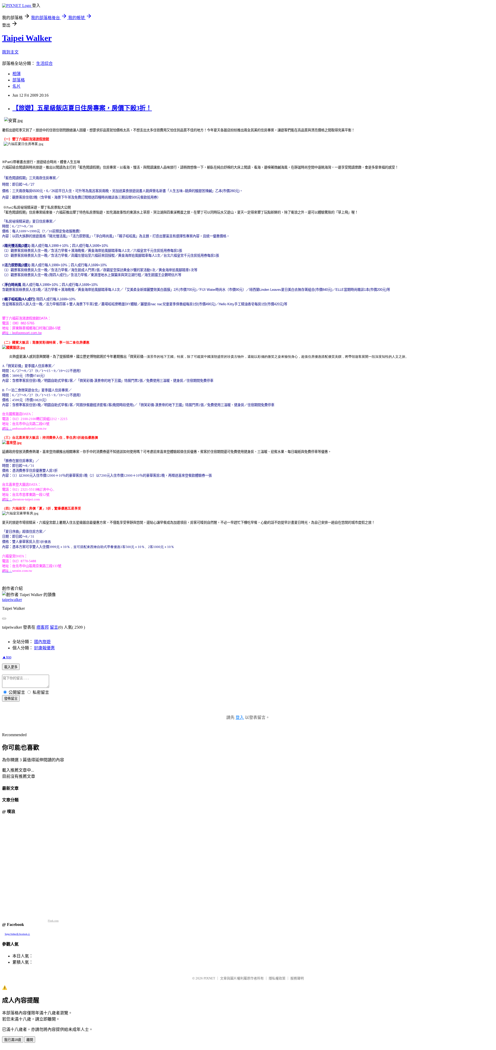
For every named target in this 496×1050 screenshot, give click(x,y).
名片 (16, 86)
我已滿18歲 (12, 1040)
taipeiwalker (12, 599)
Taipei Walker (27, 38)
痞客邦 (42, 627)
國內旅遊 (42, 642)
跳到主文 (10, 52)
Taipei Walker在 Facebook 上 (17, 934)
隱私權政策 (277, 978)
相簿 (16, 74)
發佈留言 (11, 699)
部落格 (18, 80)
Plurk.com (53, 920)
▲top (6, 657)
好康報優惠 (44, 648)
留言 (54, 627)
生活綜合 (44, 63)
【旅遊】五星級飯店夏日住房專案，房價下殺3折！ (82, 108)
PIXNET (209, 978)
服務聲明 (297, 978)
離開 (29, 1040)
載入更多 (11, 667)
